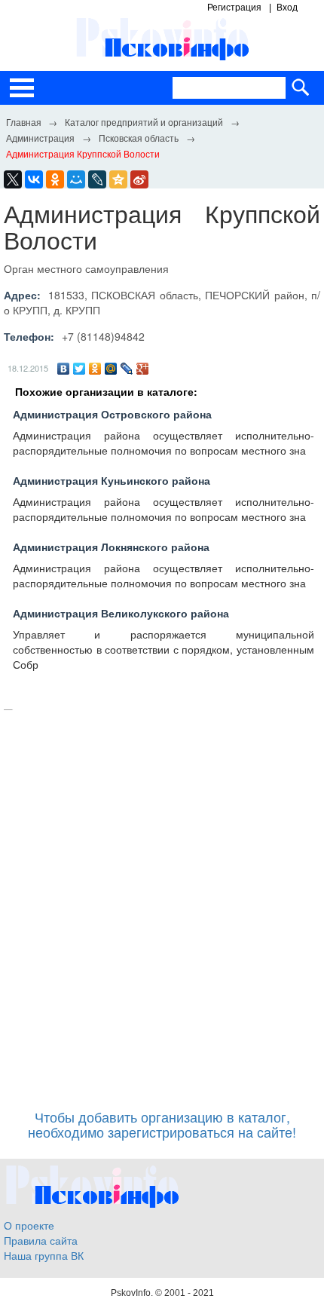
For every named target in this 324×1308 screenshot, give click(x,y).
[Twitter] (79, 368)
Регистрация (234, 7)
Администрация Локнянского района (111, 546)
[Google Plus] (143, 368)
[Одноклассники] (95, 368)
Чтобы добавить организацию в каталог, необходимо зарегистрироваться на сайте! (162, 1124)
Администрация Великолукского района (121, 612)
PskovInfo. (133, 1293)
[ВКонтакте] (64, 368)
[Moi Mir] (76, 179)
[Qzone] (118, 179)
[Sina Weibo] (139, 179)
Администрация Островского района (112, 413)
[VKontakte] (34, 179)
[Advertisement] (162, 902)
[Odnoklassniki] (55, 179)
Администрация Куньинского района (111, 480)
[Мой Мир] (111, 368)
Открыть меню (22, 88)
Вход (287, 7)
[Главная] (23, 121)
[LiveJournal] (97, 179)
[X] (13, 179)
